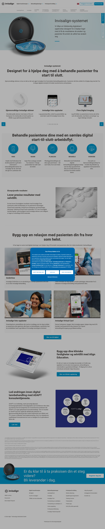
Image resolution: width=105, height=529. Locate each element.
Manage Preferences (52, 276)
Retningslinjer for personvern (59, 267)
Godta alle (52, 272)
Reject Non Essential (66, 272)
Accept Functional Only (38, 272)
